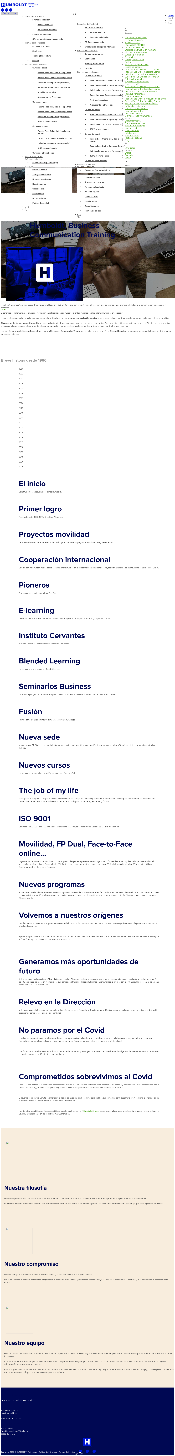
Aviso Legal (33, 1452)
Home (4, 309)
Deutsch (129, 155)
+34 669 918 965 (17, 1418)
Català (128, 158)
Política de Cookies (67, 1452)
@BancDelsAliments (90, 1111)
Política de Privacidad (48, 1452)
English (128, 153)
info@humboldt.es (9, 1413)
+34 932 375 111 (16, 1410)
